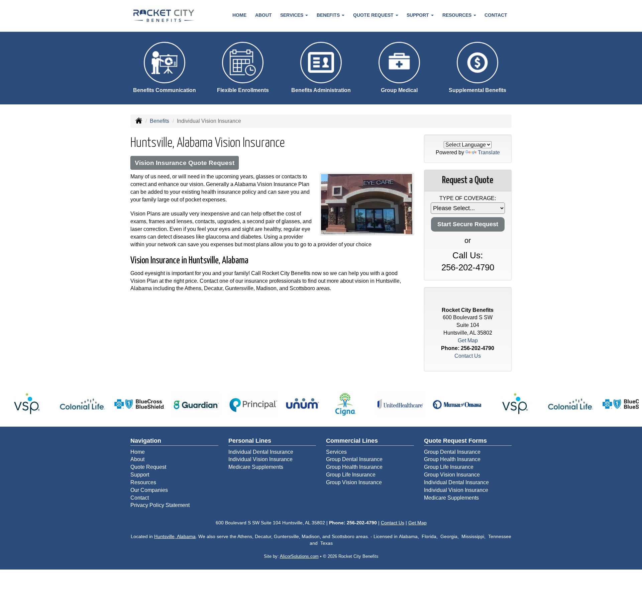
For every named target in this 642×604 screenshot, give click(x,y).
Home (239, 15)
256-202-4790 (467, 267)
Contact (496, 15)
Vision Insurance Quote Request (184, 162)
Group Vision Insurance (354, 482)
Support (139, 475)
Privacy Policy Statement (160, 505)
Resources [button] (457, 15)
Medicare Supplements (255, 467)
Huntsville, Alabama (175, 536)
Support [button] (418, 15)
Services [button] (292, 15)
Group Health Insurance (354, 467)
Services (336, 452)
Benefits (159, 121)
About (263, 15)
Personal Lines (249, 440)
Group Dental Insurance (354, 459)
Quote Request (148, 467)
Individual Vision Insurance (260, 459)
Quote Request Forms (455, 440)
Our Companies (149, 490)
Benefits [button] (329, 15)
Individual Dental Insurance (260, 452)
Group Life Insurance (351, 475)
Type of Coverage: (467, 198)
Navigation (145, 440)
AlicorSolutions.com (299, 556)
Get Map (468, 340)
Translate (489, 152)
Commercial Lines (352, 440)
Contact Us (467, 356)
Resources (143, 482)
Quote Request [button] (374, 15)
